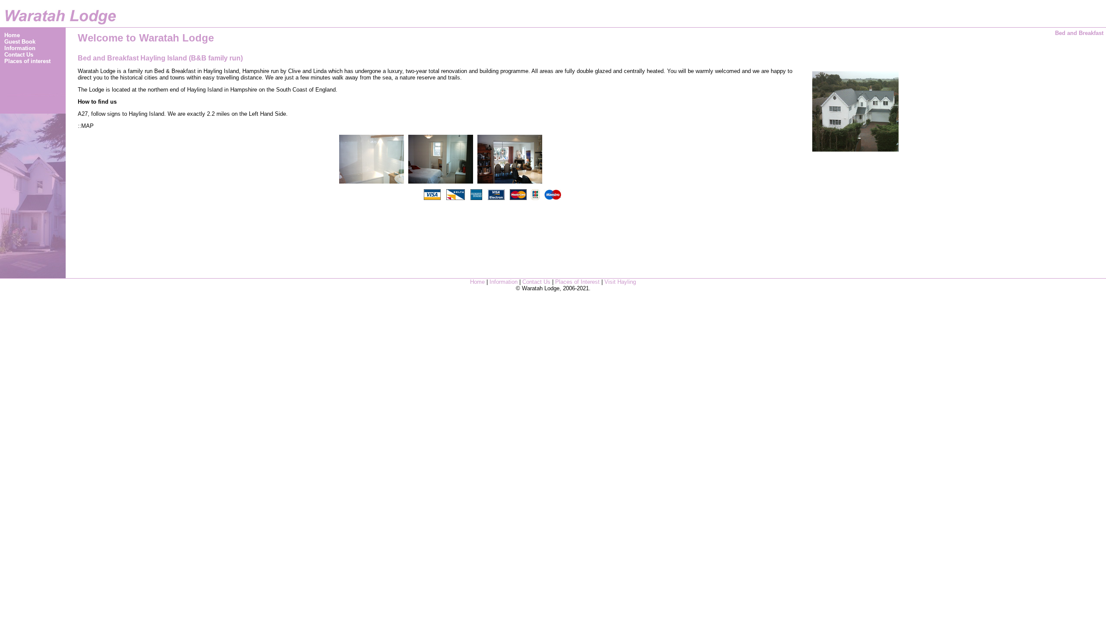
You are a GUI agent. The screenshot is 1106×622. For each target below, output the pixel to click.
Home (12, 35)
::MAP (86, 126)
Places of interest (27, 61)
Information (19, 48)
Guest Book (19, 41)
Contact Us (18, 54)
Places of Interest (578, 282)
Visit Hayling (620, 282)
